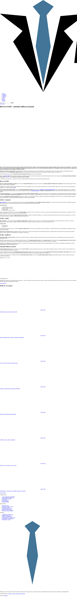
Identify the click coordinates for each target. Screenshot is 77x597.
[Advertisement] (38, 117)
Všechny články (3, 492)
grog (15, 187)
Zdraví (3, 97)
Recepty (3, 99)
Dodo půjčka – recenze (6, 519)
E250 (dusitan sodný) (35, 190)
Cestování (4, 96)
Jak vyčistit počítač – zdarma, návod (8, 517)
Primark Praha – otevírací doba (7, 518)
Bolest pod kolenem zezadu (7, 509)
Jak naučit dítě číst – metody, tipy (8, 497)
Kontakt (10, 593)
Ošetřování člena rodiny (6, 515)
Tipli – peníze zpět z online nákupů (8, 496)
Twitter (1, 283)
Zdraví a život (2, 103)
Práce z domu (4, 499)
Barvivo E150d (3, 202)
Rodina (3, 98)
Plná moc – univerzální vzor (7, 516)
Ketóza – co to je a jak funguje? (8, 510)
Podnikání (4, 94)
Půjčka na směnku (5, 501)
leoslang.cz (6, 595)
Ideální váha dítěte (5, 505)
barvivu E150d (6, 175)
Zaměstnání (4, 95)
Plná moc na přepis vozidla (7, 508)
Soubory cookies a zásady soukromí (18, 593)
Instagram (4, 283)
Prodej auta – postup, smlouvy (7, 506)
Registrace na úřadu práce (6, 498)
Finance (3, 93)
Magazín (3, 100)
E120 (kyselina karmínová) (50, 189)
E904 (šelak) (41, 189)
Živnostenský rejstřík (6, 507)
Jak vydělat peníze (5, 500)
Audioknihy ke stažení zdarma (7, 514)
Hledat (12, 102)
